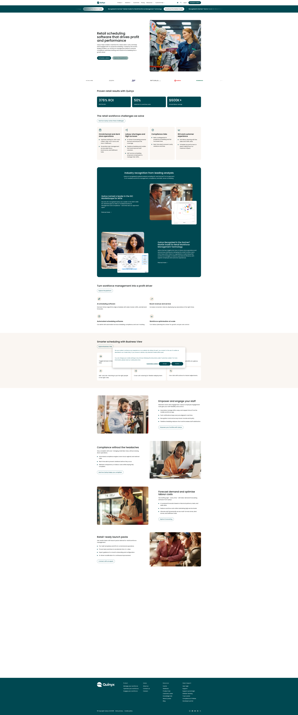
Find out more (105, 212)
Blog (164, 701)
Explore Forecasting (166, 519)
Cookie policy (128, 711)
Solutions (127, 2)
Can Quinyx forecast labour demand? (128, 662)
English (177, 2)
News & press (167, 698)
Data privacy (119, 711)
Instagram (189, 711)
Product (119, 2)
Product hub (166, 691)
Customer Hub (159, 2)
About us (145, 686)
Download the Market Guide (134, 9)
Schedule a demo (195, 2)
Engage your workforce (130, 691)
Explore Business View (105, 346)
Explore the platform (120, 58)
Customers (136, 2)
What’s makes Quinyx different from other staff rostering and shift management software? (147, 646)
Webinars (166, 688)
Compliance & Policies (189, 698)
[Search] (181, 2)
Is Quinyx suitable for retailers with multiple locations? (133, 668)
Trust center (186, 696)
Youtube (195, 711)
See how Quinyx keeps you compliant (110, 472)
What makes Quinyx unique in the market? (129, 652)
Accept (165, 364)
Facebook (197, 711)
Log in (185, 2)
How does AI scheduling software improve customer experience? (137, 657)
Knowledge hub (167, 696)
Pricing (143, 2)
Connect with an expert (106, 561)
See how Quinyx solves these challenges (111, 121)
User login (186, 686)
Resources (149, 2)
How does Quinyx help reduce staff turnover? (130, 641)
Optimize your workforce (131, 688)
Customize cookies (152, 364)
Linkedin (192, 711)
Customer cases (168, 693)
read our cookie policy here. (133, 360)
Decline (177, 364)
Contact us (146, 688)
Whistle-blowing (187, 693)
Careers (145, 691)
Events (165, 686)
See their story (104, 613)
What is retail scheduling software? (127, 635)
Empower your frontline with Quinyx (171, 427)
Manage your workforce (130, 686)
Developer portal (188, 701)
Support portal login (189, 691)
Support (185, 688)
